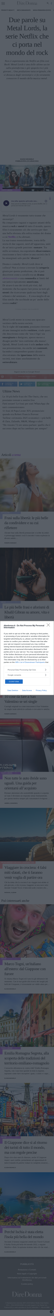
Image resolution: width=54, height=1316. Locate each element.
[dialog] (27, 658)
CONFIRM (14, 682)
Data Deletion (12, 690)
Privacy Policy (41, 690)
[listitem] (27, 669)
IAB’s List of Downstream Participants (30, 662)
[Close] (49, 625)
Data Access (27, 690)
